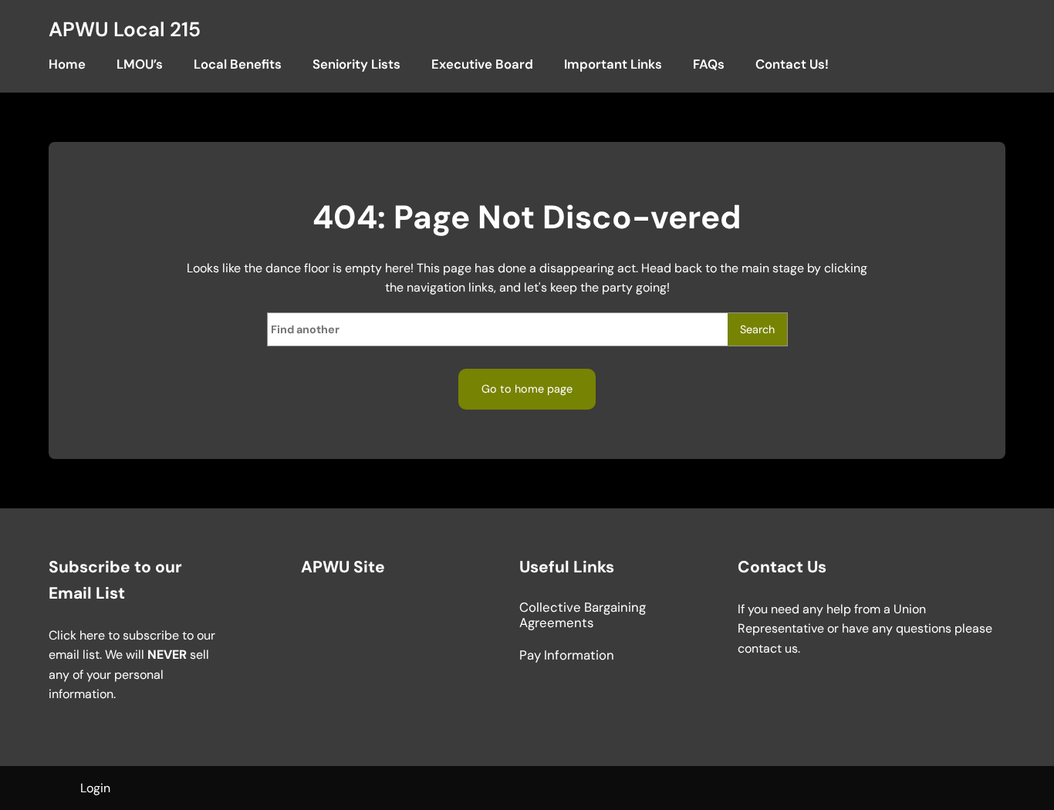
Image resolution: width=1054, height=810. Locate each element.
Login (95, 788)
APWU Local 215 (125, 29)
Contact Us (782, 567)
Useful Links (566, 567)
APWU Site (343, 567)
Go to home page (527, 389)
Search (757, 329)
